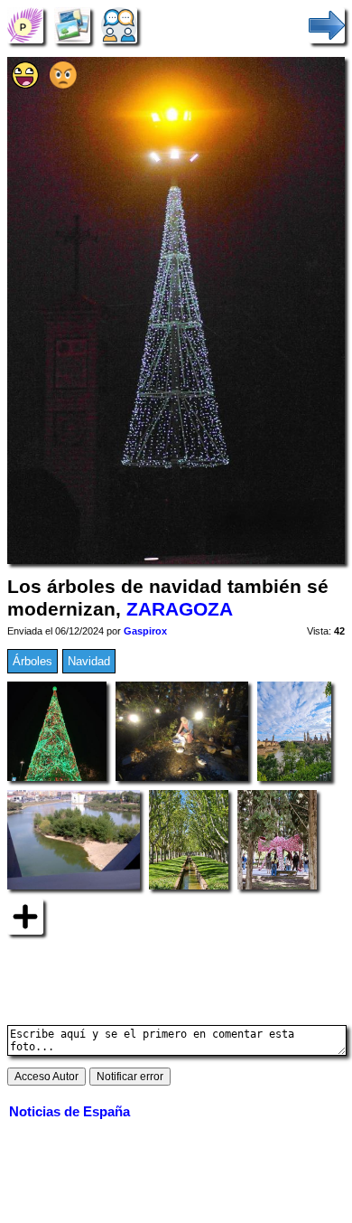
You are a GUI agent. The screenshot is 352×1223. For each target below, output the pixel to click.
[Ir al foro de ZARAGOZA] (119, 25)
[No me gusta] (63, 84)
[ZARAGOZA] (25, 25)
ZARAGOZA (179, 609)
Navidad (89, 661)
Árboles (32, 661)
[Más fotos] (25, 915)
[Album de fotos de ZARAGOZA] (72, 25)
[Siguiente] (327, 25)
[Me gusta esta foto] (25, 84)
